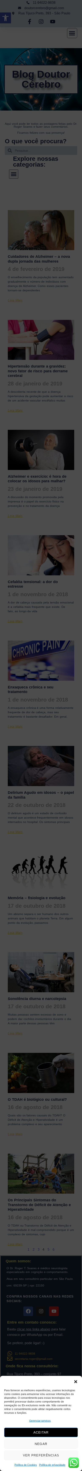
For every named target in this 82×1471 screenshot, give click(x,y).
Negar (41, 1444)
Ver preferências (41, 1455)
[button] (76, 1382)
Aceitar (41, 1432)
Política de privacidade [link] (52, 1465)
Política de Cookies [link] (26, 1465)
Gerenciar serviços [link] (40, 1420)
